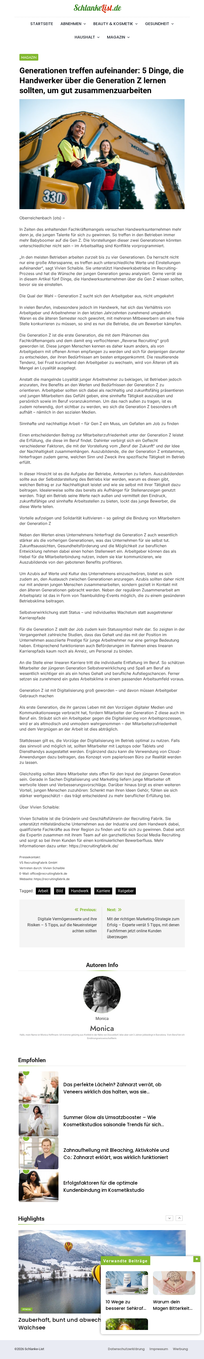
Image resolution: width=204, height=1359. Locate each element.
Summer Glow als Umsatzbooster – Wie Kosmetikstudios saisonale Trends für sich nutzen (112, 1124)
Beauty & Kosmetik (113, 24)
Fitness (27, 1309)
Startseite (41, 24)
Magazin (116, 37)
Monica (102, 1028)
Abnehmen (70, 24)
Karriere (103, 891)
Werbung (180, 1349)
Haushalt (85, 37)
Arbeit (43, 891)
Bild (59, 891)
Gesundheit (157, 24)
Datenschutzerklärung (126, 1349)
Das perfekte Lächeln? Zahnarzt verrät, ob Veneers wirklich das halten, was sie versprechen (112, 1091)
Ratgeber (126, 891)
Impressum (159, 1349)
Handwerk (80, 891)
